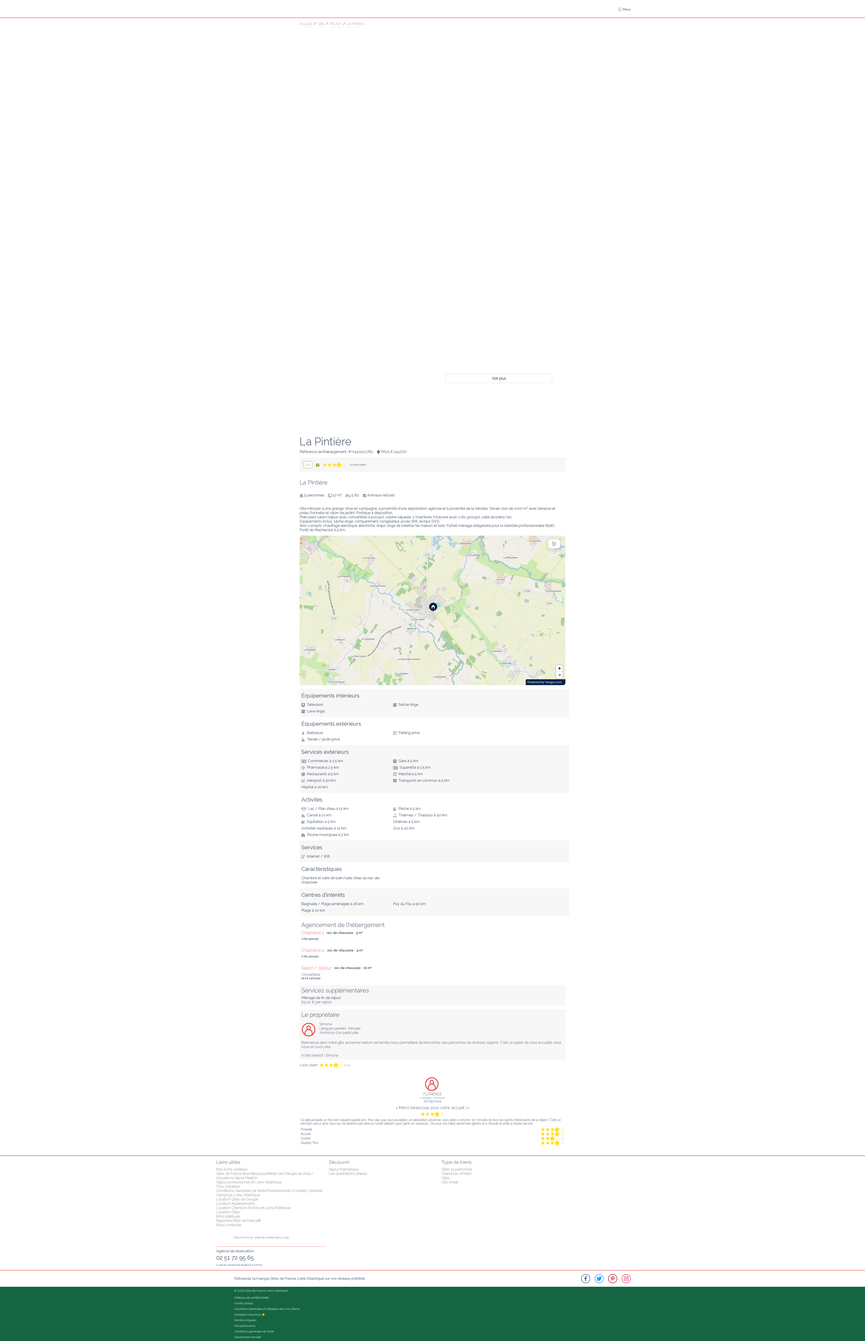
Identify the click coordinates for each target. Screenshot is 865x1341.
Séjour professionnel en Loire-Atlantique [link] (249, 1182)
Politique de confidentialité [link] (251, 1297)
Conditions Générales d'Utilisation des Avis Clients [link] (267, 1309)
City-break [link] (450, 1182)
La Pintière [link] (355, 24)
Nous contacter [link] (228, 1225)
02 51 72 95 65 (235, 1257)
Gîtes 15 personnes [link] (457, 1169)
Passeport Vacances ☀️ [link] (249, 1314)
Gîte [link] (321, 24)
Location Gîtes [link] (228, 1212)
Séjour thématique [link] (343, 1169)
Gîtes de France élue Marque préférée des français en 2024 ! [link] (264, 1173)
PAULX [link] (335, 24)
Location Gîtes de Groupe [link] (237, 1199)
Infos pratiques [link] (228, 1216)
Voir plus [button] (499, 378)
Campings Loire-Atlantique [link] (238, 1195)
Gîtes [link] (446, 1178)
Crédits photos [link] (243, 1303)
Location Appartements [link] (235, 1203)
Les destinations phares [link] (348, 1173)
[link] (307, 464)
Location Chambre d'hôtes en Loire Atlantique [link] (253, 1208)
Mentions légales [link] (245, 1320)
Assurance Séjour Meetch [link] (236, 1178)
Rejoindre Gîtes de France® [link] (238, 1221)
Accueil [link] (306, 24)
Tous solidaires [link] (228, 1186)
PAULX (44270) (394, 452)
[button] (624, 9)
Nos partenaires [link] (244, 1325)
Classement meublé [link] (247, 1337)
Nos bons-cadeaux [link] (232, 1169)
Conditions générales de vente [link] (254, 1331)
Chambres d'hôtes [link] (456, 1173)
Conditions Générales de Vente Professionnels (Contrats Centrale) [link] (269, 1191)
